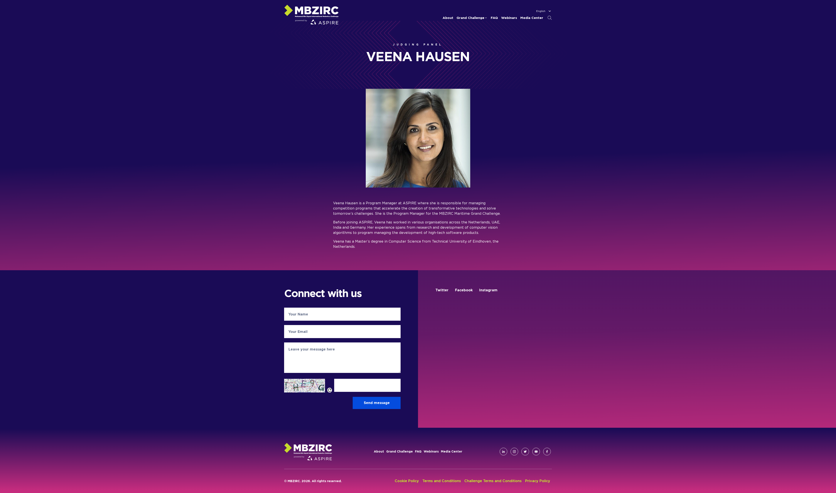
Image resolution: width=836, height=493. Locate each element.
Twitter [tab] (441, 290)
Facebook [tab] (464, 290)
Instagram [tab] (488, 290)
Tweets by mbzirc (451, 304)
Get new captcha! (329, 390)
